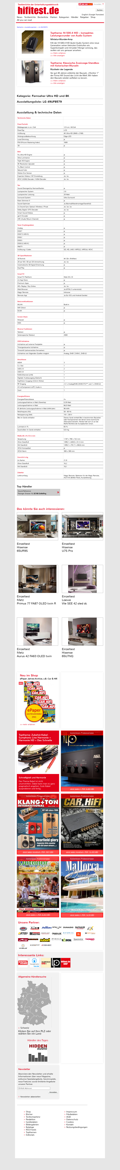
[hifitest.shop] (66, 969)
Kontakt (69, 1124)
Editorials (30, 1134)
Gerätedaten (32, 1122)
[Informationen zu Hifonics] (68, 934)
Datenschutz (72, 1119)
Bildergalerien (32, 1124)
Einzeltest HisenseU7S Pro (68, 547)
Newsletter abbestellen (30, 1096)
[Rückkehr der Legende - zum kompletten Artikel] (33, 73)
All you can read (24, 20)
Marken (53, 17)
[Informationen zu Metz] (23, 940)
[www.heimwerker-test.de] (46, 969)
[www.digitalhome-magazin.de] (23, 969)
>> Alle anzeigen (57, 55)
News (19, 17)
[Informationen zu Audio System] (35, 928)
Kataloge (30, 1127)
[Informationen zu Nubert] (45, 940)
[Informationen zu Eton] (23, 934)
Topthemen (31, 1132)
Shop (93, 17)
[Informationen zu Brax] (57, 928)
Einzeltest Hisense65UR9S (23, 547)
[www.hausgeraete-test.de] (34, 969)
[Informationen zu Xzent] (35, 946)
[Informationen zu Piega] (57, 940)
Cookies (70, 1122)
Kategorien (64, 17)
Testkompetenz (33, 1116)
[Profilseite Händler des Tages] (38, 1061)
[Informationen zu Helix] (57, 934)
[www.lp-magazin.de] (56, 969)
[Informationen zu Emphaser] (80, 928)
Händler (74, 17)
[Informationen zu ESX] (90, 928)
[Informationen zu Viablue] (23, 946)
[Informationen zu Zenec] (46, 946)
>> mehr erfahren (27, 724)
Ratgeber (84, 17)
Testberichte (30, 17)
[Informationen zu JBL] (78, 934)
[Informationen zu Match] (90, 934)
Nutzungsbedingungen (76, 1127)
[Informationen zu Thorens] (90, 940)
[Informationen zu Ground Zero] (45, 934)
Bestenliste (43, 17)
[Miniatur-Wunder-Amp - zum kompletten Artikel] (33, 44)
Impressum (71, 1111)
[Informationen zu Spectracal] (78, 940)
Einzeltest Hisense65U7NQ (68, 652)
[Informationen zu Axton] (46, 928)
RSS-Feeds (31, 1129)
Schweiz (24, 1027)
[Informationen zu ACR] (23, 928)
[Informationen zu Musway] (33, 940)
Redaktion (30, 1119)
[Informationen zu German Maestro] (35, 934)
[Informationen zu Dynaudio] (68, 928)
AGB (68, 1116)
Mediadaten (71, 1114)
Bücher (29, 1114)
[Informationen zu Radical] (67, 940)
